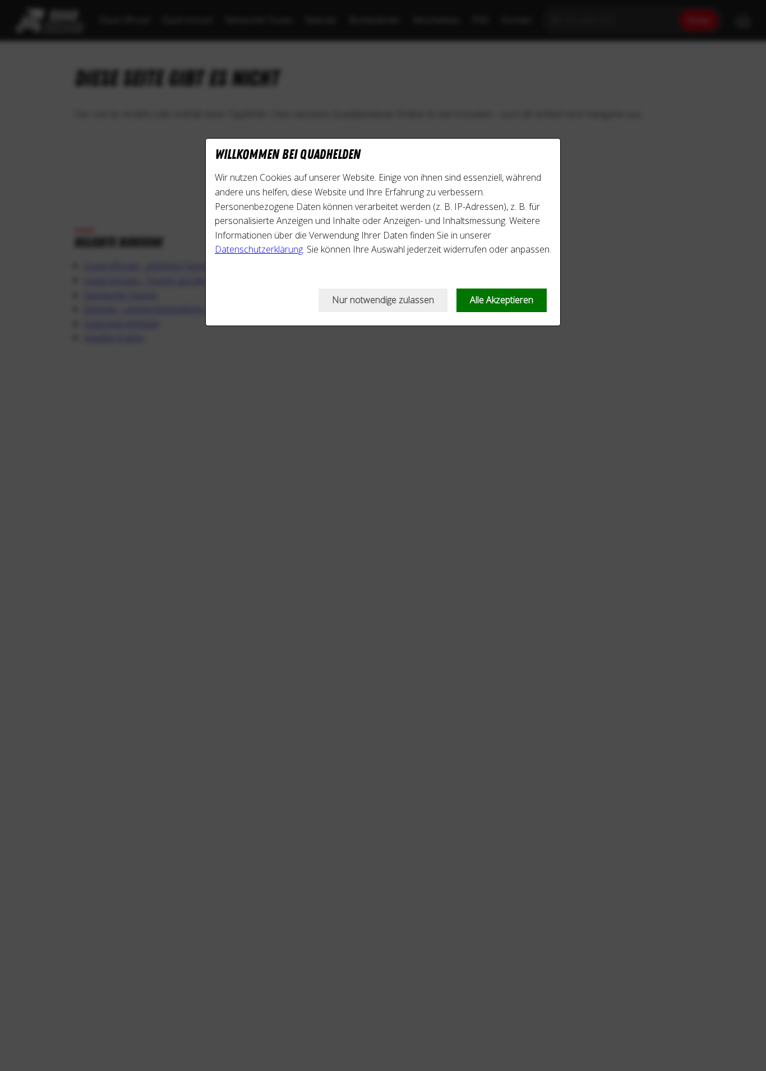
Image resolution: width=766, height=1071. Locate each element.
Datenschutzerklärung (259, 249)
